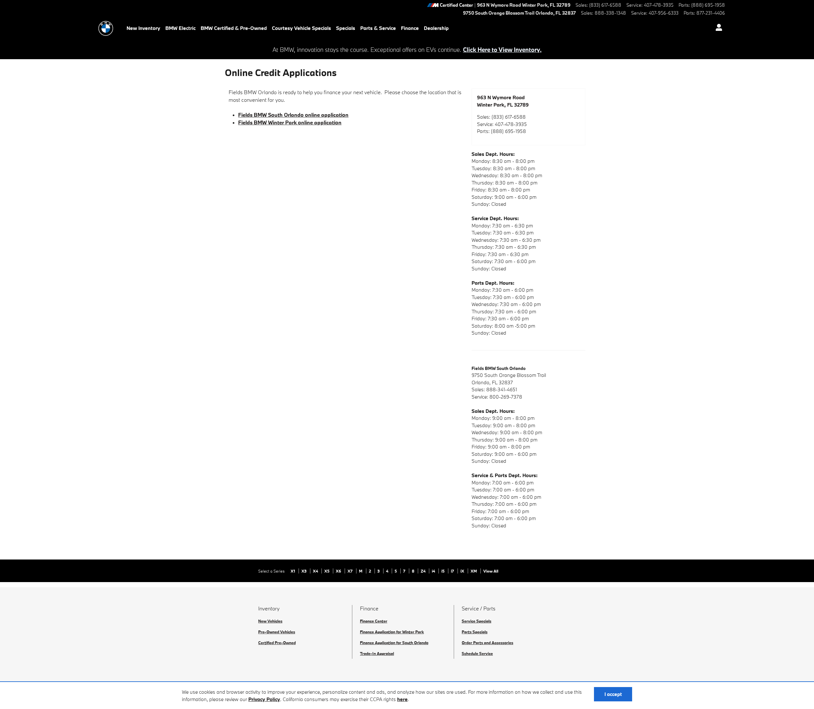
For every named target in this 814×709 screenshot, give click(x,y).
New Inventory (143, 28)
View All (490, 570)
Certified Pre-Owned (277, 642)
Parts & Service (378, 28)
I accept (613, 694)
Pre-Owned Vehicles (276, 631)
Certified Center (456, 5)
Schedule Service (477, 653)
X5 (327, 570)
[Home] (105, 28)
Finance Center (373, 620)
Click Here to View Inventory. (502, 49)
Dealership (436, 28)
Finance (410, 28)
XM (474, 570)
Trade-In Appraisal (377, 653)
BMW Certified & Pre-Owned (234, 28)
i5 (443, 570)
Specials (345, 28)
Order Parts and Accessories (487, 642)
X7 (351, 570)
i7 (453, 570)
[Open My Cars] (717, 28)
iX (462, 570)
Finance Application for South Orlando (394, 642)
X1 (293, 570)
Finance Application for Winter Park (392, 631)
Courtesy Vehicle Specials (301, 28)
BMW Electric (180, 28)
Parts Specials (474, 631)
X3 (304, 570)
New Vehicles (270, 620)
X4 (316, 570)
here (402, 699)
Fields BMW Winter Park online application (289, 122)
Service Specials (476, 620)
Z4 (423, 570)
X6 (339, 570)
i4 (434, 570)
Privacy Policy (264, 699)
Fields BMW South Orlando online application (293, 114)
